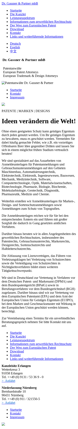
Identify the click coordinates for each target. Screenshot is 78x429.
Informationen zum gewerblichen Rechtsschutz (41, 21)
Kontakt (15, 33)
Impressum (17, 97)
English (15, 47)
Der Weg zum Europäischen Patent (33, 25)
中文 (13, 51)
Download (17, 29)
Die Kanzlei (18, 14)
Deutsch (15, 43)
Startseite (16, 10)
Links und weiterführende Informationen (36, 36)
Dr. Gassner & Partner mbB (20, 3)
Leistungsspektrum (22, 18)
